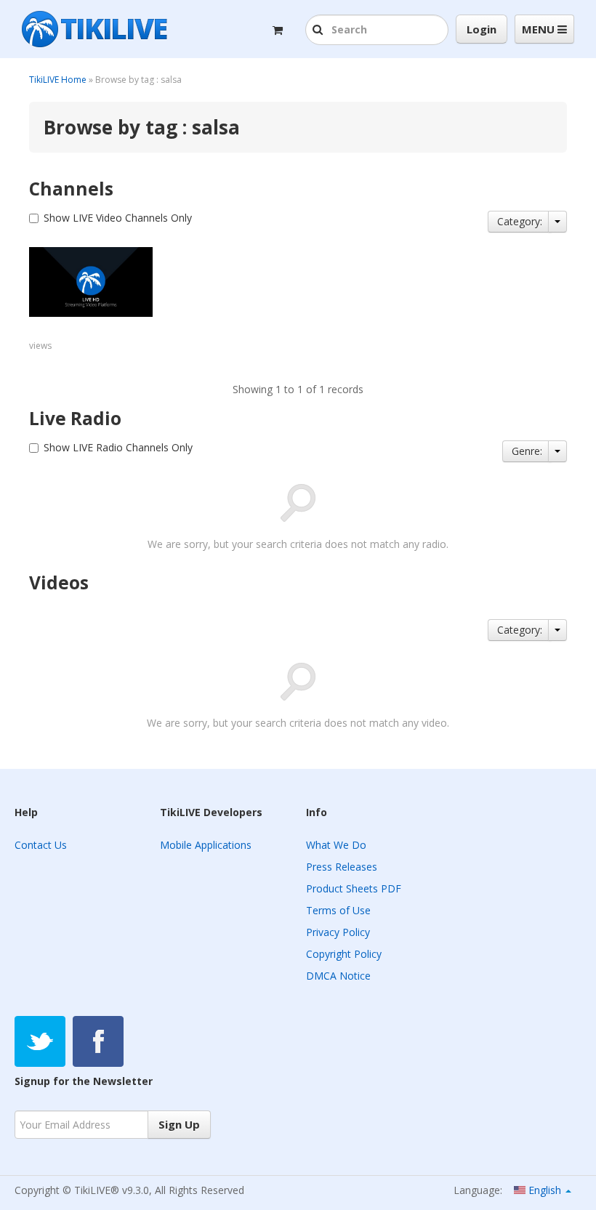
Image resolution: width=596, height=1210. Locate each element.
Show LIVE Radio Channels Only (118, 447)
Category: (519, 221)
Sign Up (179, 1124)
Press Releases (341, 867)
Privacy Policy (338, 932)
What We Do (336, 845)
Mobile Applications (205, 845)
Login (481, 29)
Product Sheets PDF (353, 888)
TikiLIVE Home (57, 79)
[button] (319, 30)
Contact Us (41, 845)
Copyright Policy (344, 954)
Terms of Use (338, 910)
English (544, 1190)
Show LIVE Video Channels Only (118, 218)
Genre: (527, 451)
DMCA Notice (338, 976)
